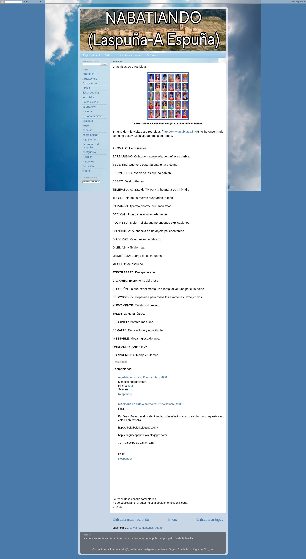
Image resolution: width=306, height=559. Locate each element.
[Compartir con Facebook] (123, 362)
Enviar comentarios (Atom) (146, 527)
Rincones (88, 161)
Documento (89, 83)
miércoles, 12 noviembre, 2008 (163, 404)
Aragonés (88, 73)
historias (87, 120)
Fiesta (86, 87)
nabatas (87, 130)
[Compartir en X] (121, 362)
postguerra (89, 152)
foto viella (88, 97)
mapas (86, 125)
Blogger (208, 549)
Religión (87, 156)
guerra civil (89, 106)
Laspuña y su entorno (130, 55)
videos (86, 170)
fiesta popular (90, 92)
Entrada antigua (210, 519)
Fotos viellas (90, 102)
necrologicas (90, 134)
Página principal (91, 55)
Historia (87, 111)
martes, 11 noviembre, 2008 (150, 377)
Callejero (109, 55)
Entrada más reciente (130, 519)
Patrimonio (89, 139)
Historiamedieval (92, 116)
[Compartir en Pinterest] (125, 362)
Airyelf (172, 549)
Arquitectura (89, 78)
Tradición (88, 166)
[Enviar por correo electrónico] (116, 362)
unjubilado (125, 377)
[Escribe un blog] (118, 362)
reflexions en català (131, 404)
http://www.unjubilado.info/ (180, 131)
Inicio (172, 519)
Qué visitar (152, 55)
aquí (130, 385)
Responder (125, 394)
